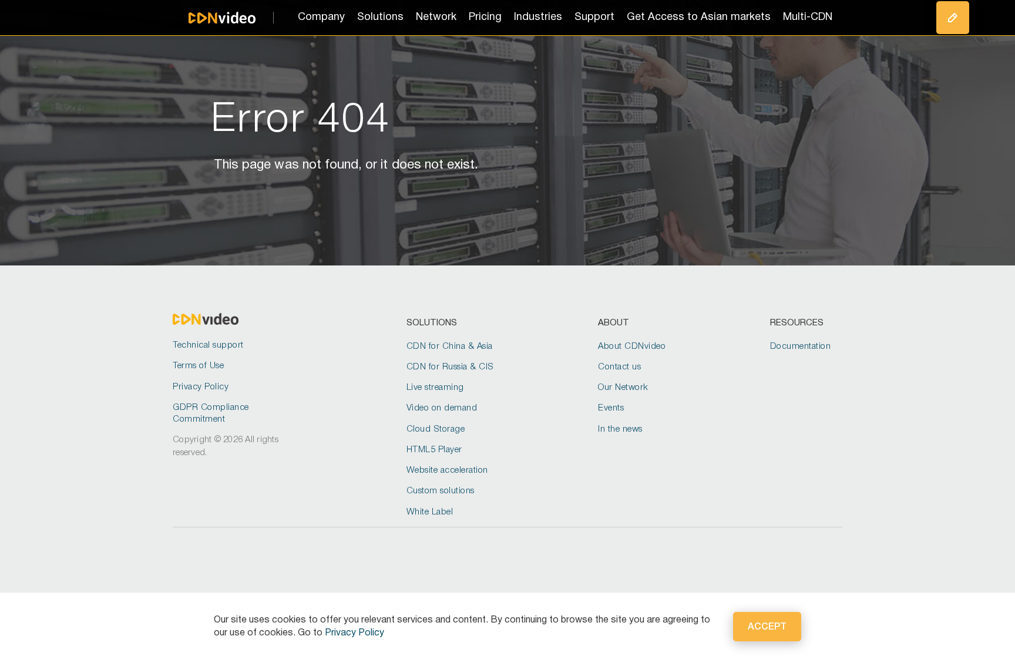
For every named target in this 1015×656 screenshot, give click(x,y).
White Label (429, 512)
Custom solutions (440, 491)
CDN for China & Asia (449, 346)
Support (594, 17)
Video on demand (442, 408)
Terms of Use (198, 366)
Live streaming (435, 387)
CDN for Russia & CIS (450, 367)
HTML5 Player (434, 450)
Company (321, 17)
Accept (767, 627)
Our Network (623, 387)
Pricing (485, 17)
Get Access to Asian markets (699, 17)
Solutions (380, 17)
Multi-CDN (807, 17)
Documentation (800, 346)
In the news (620, 429)
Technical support (208, 345)
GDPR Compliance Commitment (211, 413)
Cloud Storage (435, 429)
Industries (538, 17)
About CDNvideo (632, 346)
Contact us (619, 367)
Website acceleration (447, 470)
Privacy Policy (200, 387)
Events (611, 408)
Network (436, 17)
